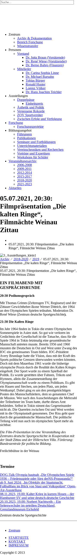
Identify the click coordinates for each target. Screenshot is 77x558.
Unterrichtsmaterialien (32, 146)
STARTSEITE (19, 537)
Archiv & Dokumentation (34, 38)
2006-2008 (24, 165)
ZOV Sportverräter (30, 115)
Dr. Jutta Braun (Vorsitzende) (45, 57)
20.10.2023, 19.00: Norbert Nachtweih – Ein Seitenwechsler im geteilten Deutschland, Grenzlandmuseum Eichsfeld (30, 505)
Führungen (24, 134)
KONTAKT (17, 541)
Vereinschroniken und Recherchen (40, 149)
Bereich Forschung (30, 42)
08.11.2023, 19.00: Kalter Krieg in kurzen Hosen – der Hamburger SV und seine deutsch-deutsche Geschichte (37, 496)
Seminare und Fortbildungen (36, 142)
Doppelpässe (25, 99)
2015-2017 (24, 176)
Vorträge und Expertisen (33, 153)
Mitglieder (24, 69)
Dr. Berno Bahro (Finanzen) (45, 65)
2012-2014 (24, 172)
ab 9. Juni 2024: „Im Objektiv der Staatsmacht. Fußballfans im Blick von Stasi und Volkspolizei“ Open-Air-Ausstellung (38, 486)
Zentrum (14, 530)
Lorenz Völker (36, 88)
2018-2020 (24, 180)
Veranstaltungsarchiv (23, 161)
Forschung (16, 123)
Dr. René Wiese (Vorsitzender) (46, 61)
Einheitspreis (34, 103)
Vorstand (23, 53)
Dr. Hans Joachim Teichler (44, 92)
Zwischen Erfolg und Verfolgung (39, 119)
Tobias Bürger (35, 80)
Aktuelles (15, 188)
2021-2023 (24, 184)
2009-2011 (24, 169)
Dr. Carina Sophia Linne (42, 73)
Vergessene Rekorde (31, 111)
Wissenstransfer (27, 46)
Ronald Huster (35, 84)
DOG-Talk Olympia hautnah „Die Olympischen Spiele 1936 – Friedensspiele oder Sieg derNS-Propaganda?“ (37, 476)
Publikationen (26, 138)
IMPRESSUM (18, 545)
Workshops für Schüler (32, 157)
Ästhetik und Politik (30, 107)
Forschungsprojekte (30, 126)
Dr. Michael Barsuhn (40, 76)
